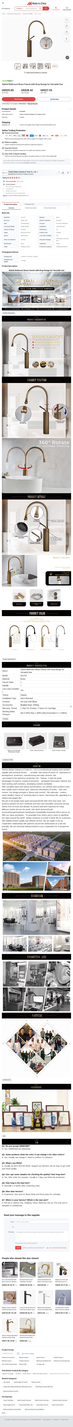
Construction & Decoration (14, 13)
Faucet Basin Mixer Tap (26, 1405)
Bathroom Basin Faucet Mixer (12, 1409)
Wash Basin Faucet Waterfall (44, 1387)
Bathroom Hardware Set (43, 1361)
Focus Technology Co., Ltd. (24, 1419)
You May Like (40, 1364)
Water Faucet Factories (42, 1400)
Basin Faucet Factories (24, 1400)
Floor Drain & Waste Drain (9, 1364)
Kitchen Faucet (58, 1357)
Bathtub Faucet (6, 1361)
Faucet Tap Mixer (8, 1400)
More (3, 1413)
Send (18, 1248)
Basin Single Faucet (9, 1405)
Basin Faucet (38, 13)
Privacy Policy (64, 1419)
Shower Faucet (23, 1357)
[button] (64, 208)
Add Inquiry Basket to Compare (36, 72)
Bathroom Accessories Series (62, 1361)
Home (3, 13)
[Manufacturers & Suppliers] (36, 3)
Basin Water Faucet (42, 1405)
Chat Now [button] (55, 99)
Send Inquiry (18, 99)
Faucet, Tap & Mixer (28, 13)
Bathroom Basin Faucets (10, 1391)
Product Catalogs (28, 1353)
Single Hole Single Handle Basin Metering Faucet (17, 1387)
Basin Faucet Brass (57, 1405)
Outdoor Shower (24, 1361)
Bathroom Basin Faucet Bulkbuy (34, 1409)
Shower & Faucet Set (8, 1357)
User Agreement (47, 1419)
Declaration (56, 1419)
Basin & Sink (22, 1364)
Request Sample (33, 103)
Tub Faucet (6, 1382)
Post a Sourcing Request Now (57, 1248)
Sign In (5, 195)
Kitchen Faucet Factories (60, 1400)
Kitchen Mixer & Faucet (20, 1382)
